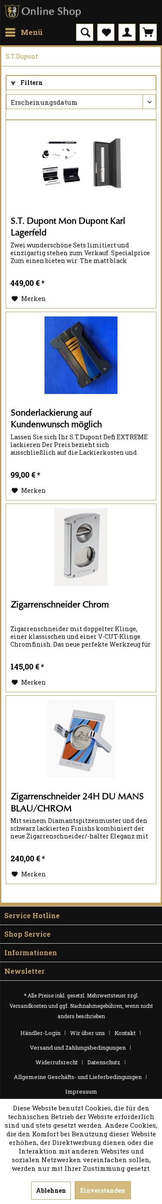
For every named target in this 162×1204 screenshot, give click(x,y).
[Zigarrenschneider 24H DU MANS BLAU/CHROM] (81, 739)
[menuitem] (23, 32)
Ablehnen (51, 1190)
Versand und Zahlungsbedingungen (78, 1047)
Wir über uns (87, 1033)
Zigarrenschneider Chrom (60, 604)
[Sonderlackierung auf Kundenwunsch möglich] (81, 355)
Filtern (31, 82)
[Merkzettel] (105, 32)
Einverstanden (102, 1190)
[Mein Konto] (127, 32)
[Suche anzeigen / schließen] (84, 32)
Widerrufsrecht (56, 1062)
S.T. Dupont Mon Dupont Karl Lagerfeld (68, 227)
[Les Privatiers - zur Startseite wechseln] (42, 11)
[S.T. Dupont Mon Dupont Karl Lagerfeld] (81, 163)
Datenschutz (104, 1062)
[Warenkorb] (148, 32)
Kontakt (125, 1033)
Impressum (81, 1091)
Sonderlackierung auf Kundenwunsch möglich (56, 418)
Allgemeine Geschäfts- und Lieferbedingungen (78, 1077)
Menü (32, 32)
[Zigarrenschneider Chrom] (81, 547)
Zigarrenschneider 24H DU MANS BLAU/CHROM (77, 802)
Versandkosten (28, 1005)
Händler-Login (40, 1033)
